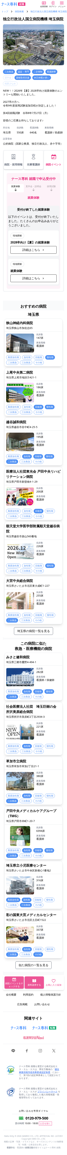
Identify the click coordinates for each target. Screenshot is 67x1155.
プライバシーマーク (47, 1091)
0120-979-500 (36, 1118)
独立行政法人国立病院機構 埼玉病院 (49, 11)
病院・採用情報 (13, 164)
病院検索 (19, 11)
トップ (4, 11)
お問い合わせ (42, 1004)
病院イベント (53, 164)
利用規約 (28, 994)
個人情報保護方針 (50, 994)
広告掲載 (22, 1004)
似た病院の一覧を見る (33, 965)
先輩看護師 (33, 164)
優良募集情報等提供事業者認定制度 (39, 1071)
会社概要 (11, 994)
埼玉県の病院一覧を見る (33, 631)
